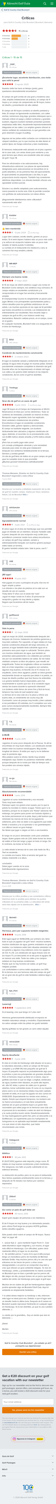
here (35, 1425)
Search (44, 3)
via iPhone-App (35, 405)
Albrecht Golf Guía (18, 3)
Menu (51, 3)
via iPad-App (34, 233)
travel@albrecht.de (11, 1422)
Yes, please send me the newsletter (28, 1410)
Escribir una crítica (28, 1352)
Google (15, 206)
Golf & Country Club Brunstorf (16, 10)
